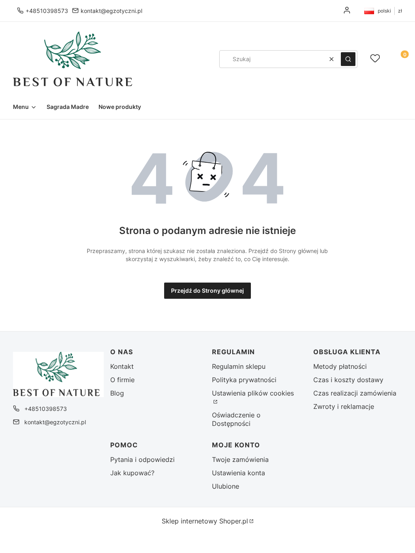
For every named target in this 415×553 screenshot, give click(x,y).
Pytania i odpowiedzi (142, 459)
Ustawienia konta (238, 473)
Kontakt (122, 366)
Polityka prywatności (244, 380)
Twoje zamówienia (240, 459)
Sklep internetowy (205, 521)
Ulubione (225, 486)
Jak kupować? (132, 473)
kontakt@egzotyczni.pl (111, 10)
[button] (348, 59)
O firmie (122, 380)
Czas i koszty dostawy (348, 380)
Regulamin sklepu (238, 366)
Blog (117, 393)
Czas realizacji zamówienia (354, 393)
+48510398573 (47, 10)
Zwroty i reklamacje (343, 406)
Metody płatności (340, 366)
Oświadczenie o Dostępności (236, 419)
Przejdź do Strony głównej (207, 290)
